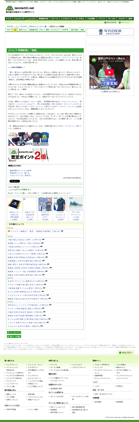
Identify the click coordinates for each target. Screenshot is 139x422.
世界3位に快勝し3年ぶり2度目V (26, 250)
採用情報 (119, 402)
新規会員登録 (111, 22)
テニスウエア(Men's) (14, 378)
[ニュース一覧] (15, 30)
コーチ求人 (80, 18)
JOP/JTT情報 (11, 409)
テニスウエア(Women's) (15, 375)
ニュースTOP (21, 26)
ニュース (31, 18)
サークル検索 (55, 367)
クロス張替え (121, 365)
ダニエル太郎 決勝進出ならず (24, 292)
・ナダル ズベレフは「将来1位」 (20, 175)
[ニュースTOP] (8, 30)
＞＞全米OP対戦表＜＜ (16, 67)
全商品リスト (33, 384)
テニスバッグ (11, 381)
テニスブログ (77, 365)
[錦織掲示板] (33, 30)
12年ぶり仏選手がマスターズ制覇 (26, 254)
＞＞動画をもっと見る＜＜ (110, 91)
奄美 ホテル (120, 367)
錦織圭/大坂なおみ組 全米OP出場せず (28, 299)
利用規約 (53, 410)
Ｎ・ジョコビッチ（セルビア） (24, 104)
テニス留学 (130, 18)
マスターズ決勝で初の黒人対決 (25, 285)
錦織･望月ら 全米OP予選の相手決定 (27, 264)
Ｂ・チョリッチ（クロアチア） (19, 77)
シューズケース (12, 384)
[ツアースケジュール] (65, 30)
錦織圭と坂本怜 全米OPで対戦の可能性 (28, 268)
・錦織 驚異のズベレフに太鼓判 (19, 171)
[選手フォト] (23, 30)
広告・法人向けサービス (104, 394)
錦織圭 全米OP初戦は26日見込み (26, 257)
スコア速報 (10, 397)
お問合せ (119, 386)
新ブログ (122, 18)
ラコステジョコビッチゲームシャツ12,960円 (60, 216)
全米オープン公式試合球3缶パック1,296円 (30, 216)
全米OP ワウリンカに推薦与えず (26, 281)
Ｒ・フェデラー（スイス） (65, 106)
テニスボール (33, 375)
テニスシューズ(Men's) (14, 373)
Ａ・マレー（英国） (35, 102)
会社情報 (98, 402)
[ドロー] (42, 30)
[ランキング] (55, 30)
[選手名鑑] (74, 30)
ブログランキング (78, 367)
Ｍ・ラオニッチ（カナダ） (70, 104)
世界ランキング (12, 400)
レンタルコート (67, 18)
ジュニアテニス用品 (35, 381)
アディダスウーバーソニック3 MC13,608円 (76, 216)
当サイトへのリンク (57, 407)
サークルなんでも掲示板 (59, 370)
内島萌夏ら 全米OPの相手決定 (25, 261)
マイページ (125, 22)
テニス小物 (10, 386)
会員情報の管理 (56, 389)
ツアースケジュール (35, 397)
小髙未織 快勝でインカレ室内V (25, 288)
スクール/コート (55, 18)
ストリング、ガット (35, 365)
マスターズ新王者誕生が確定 (25, 309)
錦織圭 (48, 104)
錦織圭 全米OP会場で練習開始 (25, 316)
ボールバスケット (34, 378)
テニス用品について (35, 386)
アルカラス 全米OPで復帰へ (24, 326)
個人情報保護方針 (78, 407)
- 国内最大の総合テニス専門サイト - (20, 9)
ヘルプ (97, 386)
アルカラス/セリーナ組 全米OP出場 (27, 295)
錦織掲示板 (43, 18)
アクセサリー (33, 367)
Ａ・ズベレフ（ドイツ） (68, 58)
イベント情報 (33, 409)
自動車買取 (99, 375)
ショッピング (19, 18)
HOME (10, 26)
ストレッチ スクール (102, 378)
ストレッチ (99, 367)
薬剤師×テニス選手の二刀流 (24, 243)
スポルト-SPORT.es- (102, 365)
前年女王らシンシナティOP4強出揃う (28, 305)
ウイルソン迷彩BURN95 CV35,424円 (45, 216)
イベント (102, 18)
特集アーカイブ (34, 400)
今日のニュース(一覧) (38, 26)
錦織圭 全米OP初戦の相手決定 (25, 275)
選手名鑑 (31, 394)
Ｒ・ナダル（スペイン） (35, 106)
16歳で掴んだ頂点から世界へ (25, 240)
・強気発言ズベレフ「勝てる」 (19, 173)
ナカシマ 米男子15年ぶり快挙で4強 (27, 323)
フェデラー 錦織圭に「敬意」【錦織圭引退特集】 (35, 231)
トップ (9, 18)
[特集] (82, 30)
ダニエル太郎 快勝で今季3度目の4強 (28, 319)
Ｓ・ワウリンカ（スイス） (68, 102)
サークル (112, 18)
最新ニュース (11, 394)
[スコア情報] (47, 30)
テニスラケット (12, 365)
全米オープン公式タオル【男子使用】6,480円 (14, 216)
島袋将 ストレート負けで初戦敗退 (26, 271)
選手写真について (57, 412)
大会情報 (91, 18)
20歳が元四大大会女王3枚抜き (25, 312)
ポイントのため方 (57, 396)
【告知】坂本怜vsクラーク (24, 247)
